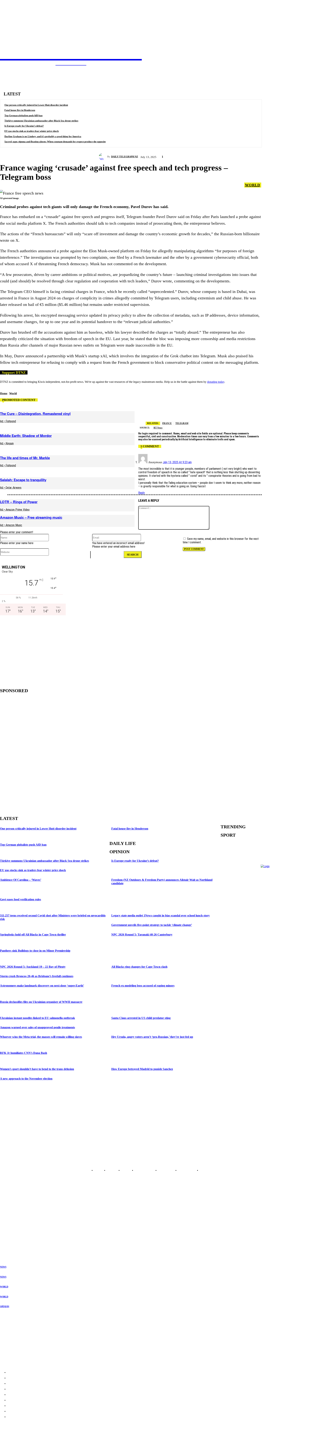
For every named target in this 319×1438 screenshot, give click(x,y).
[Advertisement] (31, 650)
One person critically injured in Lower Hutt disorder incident (36, 105)
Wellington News (9, 1227)
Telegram (181, 423)
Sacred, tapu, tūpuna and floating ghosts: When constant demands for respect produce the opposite (55, 141)
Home (3, 393)
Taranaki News (8, 1224)
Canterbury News (9, 1236)
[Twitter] (188, 411)
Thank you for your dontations (18, 1324)
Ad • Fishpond (8, 421)
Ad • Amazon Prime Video (15, 509)
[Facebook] (202, 411)
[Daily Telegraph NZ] (103, 156)
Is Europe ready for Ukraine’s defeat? (24, 125)
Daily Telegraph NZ (124, 156)
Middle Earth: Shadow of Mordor (26, 435)
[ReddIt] (228, 411)
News (3, 1267)
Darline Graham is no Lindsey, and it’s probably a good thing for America (42, 136)
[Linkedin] (254, 411)
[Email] (215, 411)
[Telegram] (175, 411)
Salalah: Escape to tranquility (23, 479)
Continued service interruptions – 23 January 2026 (29, 1338)
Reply (141, 492)
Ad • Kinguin (7, 443)
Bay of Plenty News (10, 1215)
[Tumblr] (294, 411)
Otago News (6, 1239)
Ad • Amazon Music (11, 525)
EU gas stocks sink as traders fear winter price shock (31, 131)
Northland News (8, 1209)
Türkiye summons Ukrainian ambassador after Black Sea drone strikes (41, 120)
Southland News (8, 1242)
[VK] (241, 411)
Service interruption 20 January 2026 (21, 1345)
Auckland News (8, 1212)
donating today (215, 381)
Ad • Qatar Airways (10, 487)
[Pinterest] (268, 411)
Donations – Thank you (14, 1352)
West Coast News (9, 1233)
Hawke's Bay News (10, 1221)
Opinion (4, 1306)
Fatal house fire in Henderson (19, 110)
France (167, 423)
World (252, 185)
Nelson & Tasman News (12, 1230)
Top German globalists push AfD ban (23, 115)
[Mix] (307, 411)
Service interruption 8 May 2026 (19, 1331)
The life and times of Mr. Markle (25, 457)
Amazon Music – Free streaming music (31, 517)
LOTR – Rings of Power (18, 501)
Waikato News (7, 1218)
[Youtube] (22, 1161)
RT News (158, 427)
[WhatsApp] (281, 411)
